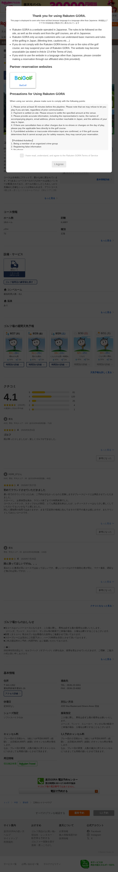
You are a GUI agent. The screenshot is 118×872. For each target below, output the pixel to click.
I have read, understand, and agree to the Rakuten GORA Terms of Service (61, 155)
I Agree (59, 164)
